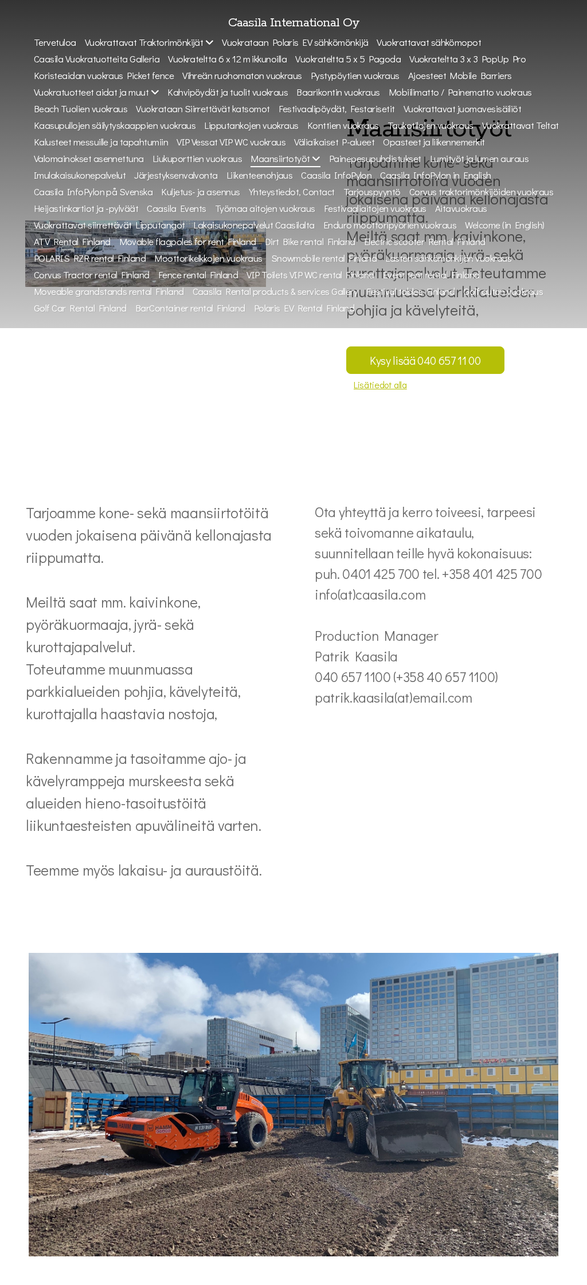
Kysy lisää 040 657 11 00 (425, 360)
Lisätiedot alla (380, 385)
